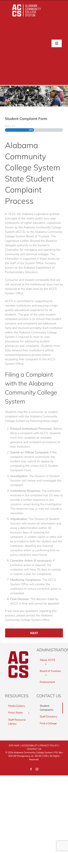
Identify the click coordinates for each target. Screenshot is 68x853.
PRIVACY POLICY (49, 745)
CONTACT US (34, 749)
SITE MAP (14, 745)
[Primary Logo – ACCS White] (26, 4)
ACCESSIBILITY (29, 745)
